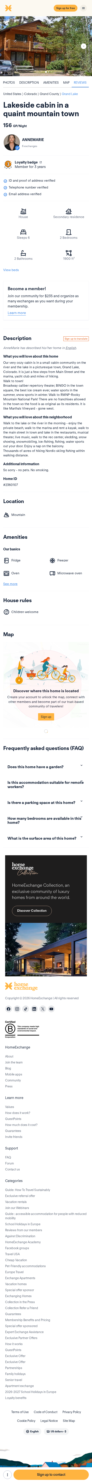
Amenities (51, 82)
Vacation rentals (16, 1202)
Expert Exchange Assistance (24, 1332)
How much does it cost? (21, 1125)
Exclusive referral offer (20, 1196)
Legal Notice (49, 1421)
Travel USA (12, 1254)
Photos (9, 82)
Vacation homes (16, 1284)
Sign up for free (65, 8)
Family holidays (15, 1374)
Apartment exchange (19, 1386)
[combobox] (32, 1431)
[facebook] (8, 1008)
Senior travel (13, 1380)
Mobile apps (13, 1074)
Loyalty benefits (16, 1398)
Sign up (46, 717)
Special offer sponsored (21, 1326)
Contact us (12, 1169)
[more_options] (7, 1474)
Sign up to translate (76, 338)
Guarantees (13, 1131)
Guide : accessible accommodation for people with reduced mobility (46, 1216)
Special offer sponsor (19, 1290)
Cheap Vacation (16, 1260)
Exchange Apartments (20, 1278)
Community (13, 1080)
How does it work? (17, 1113)
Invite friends (13, 1137)
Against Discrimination (20, 1236)
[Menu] (83, 8)
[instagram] (17, 1008)
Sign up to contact (51, 1475)
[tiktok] (25, 1008)
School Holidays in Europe (22, 1224)
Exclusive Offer (15, 1356)
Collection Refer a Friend (21, 1308)
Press (9, 1086)
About (9, 1056)
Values (9, 1107)
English (70, 348)
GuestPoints (13, 1119)
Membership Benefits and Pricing (27, 1320)
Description (29, 82)
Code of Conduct (45, 1412)
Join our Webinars (17, 1208)
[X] (42, 1008)
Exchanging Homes (18, 1296)
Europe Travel (14, 1272)
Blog (8, 1068)
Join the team (14, 1062)
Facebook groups (17, 1248)
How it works (14, 1344)
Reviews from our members (23, 1230)
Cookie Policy (26, 1421)
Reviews (80, 82)
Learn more (17, 313)
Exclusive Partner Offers (21, 1338)
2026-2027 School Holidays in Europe (30, 1392)
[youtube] (51, 1008)
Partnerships (13, 1368)
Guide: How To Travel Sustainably (27, 1190)
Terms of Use (20, 1412)
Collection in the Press (20, 1302)
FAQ (8, 1157)
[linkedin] (34, 1008)
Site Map (69, 1421)
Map (66, 82)
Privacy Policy (71, 1412)
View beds (11, 270)
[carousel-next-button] (83, 46)
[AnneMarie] (11, 142)
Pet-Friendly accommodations (25, 1266)
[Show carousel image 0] (46, 46)
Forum (9, 1163)
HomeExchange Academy (23, 1242)
